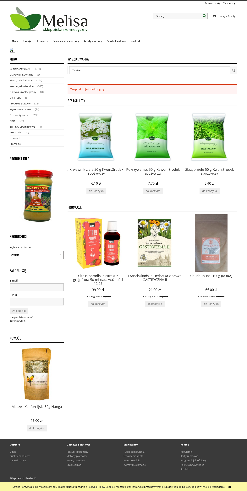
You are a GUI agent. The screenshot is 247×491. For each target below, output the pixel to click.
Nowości (14, 138)
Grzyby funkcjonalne (21, 74)
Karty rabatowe (189, 456)
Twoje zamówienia (134, 451)
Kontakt (185, 469)
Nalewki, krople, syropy (23, 92)
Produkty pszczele (20, 103)
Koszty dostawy (76, 460)
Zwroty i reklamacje (135, 465)
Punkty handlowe (20, 456)
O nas (13, 451)
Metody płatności (77, 456)
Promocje (15, 143)
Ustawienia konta (133, 456)
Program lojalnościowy (193, 460)
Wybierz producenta (21, 247)
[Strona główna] (49, 21)
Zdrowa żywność (19, 115)
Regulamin (186, 451)
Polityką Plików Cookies (101, 486)
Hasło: (14, 295)
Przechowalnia (132, 460)
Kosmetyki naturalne (22, 86)
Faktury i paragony (77, 451)
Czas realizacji (74, 465)
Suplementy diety (20, 69)
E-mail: (14, 280)
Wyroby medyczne (20, 109)
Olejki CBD (15, 97)
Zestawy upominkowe (22, 126)
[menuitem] (15, 41)
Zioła (12, 121)
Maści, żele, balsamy (21, 80)
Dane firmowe (18, 460)
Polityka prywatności (192, 465)
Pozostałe (15, 132)
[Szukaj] (204, 16)
